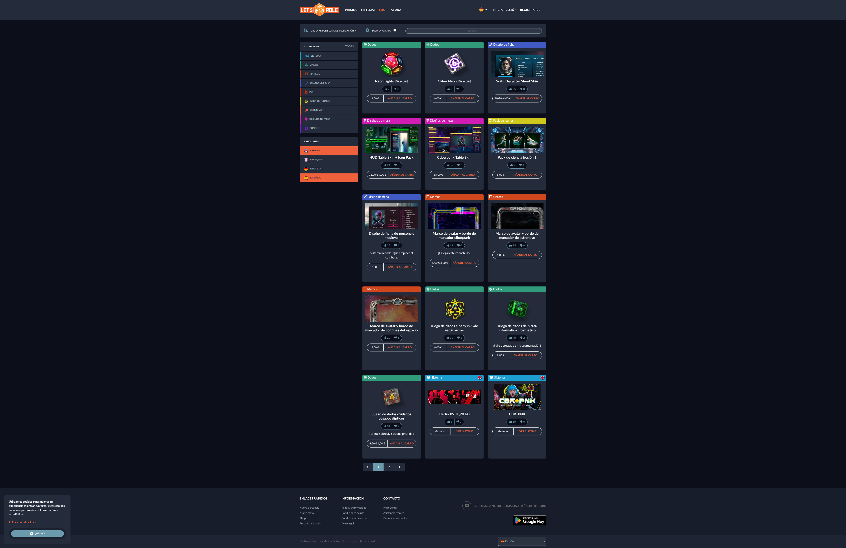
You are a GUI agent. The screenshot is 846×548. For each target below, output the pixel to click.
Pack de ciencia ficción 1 (517, 157)
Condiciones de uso (352, 513)
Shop (383, 10)
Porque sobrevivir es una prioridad (391, 434)
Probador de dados (311, 523)
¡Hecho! (40, 533)
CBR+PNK (517, 414)
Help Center (390, 507)
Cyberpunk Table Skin (454, 157)
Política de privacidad (353, 507)
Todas (349, 46)
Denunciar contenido (395, 518)
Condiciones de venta (354, 518)
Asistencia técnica (393, 513)
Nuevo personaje (309, 507)
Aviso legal (347, 523)
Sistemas (368, 10)
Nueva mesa (307, 513)
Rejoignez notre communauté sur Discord (510, 506)
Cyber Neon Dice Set (454, 81)
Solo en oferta (381, 31)
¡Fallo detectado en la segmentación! (517, 345)
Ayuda (396, 10)
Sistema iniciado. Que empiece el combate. (391, 255)
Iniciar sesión (505, 10)
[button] (483, 10)
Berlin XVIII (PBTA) (454, 414)
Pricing (351, 10)
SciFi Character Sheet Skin (517, 81)
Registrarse (530, 10)
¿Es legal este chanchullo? (454, 253)
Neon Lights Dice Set (391, 81)
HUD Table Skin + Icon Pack (391, 157)
